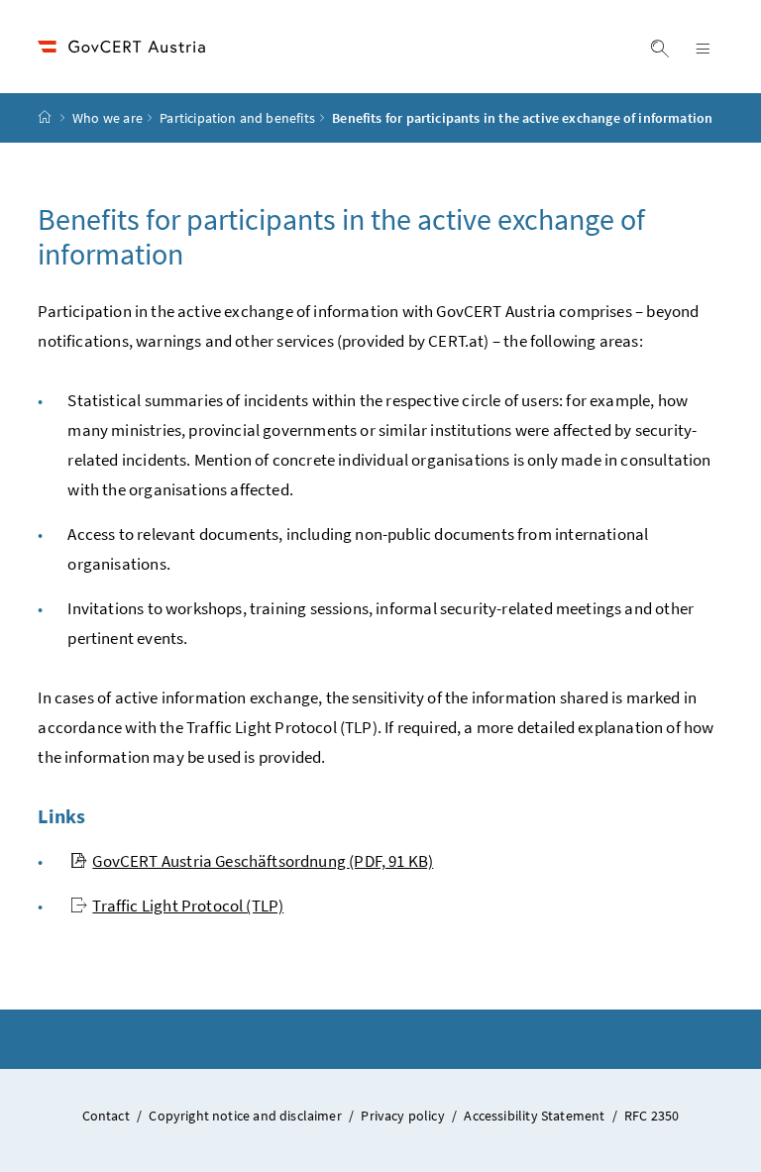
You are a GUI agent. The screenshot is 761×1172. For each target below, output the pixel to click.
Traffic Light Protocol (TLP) (187, 905)
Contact (107, 1115)
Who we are (107, 118)
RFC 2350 (651, 1115)
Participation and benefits (237, 118)
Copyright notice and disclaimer (247, 1115)
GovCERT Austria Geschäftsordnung (262, 861)
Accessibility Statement (535, 1115)
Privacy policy (404, 1115)
